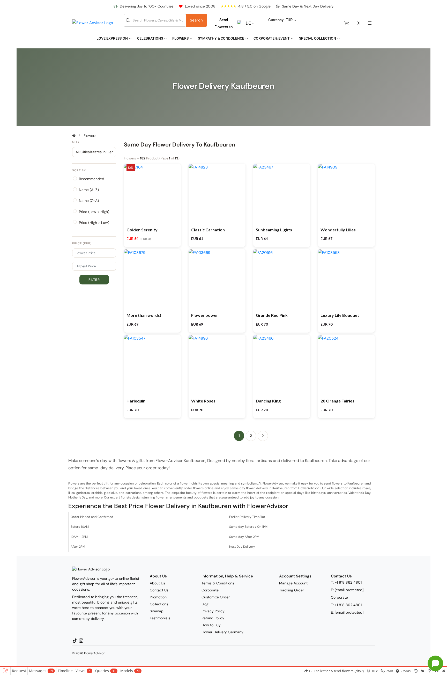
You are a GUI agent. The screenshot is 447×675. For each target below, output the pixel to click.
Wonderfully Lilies (338, 229)
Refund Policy (213, 618)
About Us (157, 583)
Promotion (158, 597)
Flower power (204, 315)
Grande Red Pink (272, 315)
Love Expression (112, 38)
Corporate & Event (272, 38)
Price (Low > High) (94, 211)
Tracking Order (291, 590)
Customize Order (216, 597)
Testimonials (160, 618)
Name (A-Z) (89, 189)
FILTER (94, 279)
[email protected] (349, 590)
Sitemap (156, 611)
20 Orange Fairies (337, 400)
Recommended (91, 179)
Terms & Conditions (218, 583)
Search (196, 20)
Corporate (210, 590)
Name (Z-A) (89, 200)
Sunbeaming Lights (274, 229)
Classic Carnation (208, 229)
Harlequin (135, 400)
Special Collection (318, 38)
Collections (159, 604)
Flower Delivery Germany (222, 632)
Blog (205, 604)
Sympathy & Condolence (221, 38)
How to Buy (211, 625)
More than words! (143, 315)
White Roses (203, 400)
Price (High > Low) (94, 222)
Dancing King (268, 400)
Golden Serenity (142, 229)
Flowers (180, 38)
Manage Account (293, 583)
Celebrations (150, 38)
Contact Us (159, 590)
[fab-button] (435, 663)
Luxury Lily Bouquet (340, 315)
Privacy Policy (213, 611)
